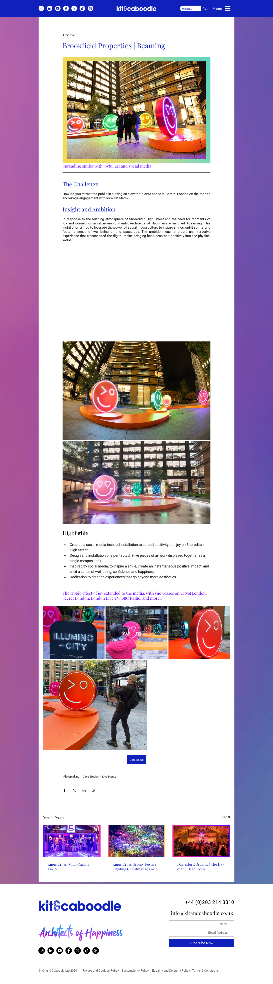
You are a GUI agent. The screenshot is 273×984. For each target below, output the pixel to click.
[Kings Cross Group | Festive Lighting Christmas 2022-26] (136, 841)
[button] (227, 8)
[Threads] (90, 8)
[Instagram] (41, 8)
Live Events (109, 776)
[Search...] (204, 8)
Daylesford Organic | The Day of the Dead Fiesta (200, 866)
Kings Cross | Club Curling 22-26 (69, 866)
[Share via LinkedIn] (84, 790)
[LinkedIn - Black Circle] (50, 950)
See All (226, 817)
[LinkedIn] (49, 8)
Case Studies (91, 776)
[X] (74, 8)
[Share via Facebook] (64, 790)
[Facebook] (66, 8)
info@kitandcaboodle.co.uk (202, 913)
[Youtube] (58, 8)
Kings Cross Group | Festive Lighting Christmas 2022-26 (135, 866)
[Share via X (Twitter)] (74, 790)
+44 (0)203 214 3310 (209, 902)
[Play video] (136, 289)
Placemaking (71, 776)
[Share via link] (94, 790)
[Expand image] (136, 390)
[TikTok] (82, 8)
